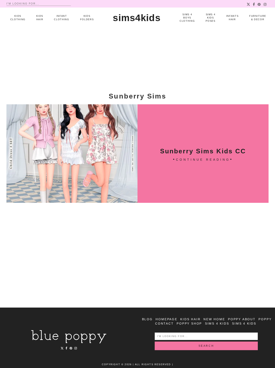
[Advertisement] (137, 60)
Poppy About (242, 319)
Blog (147, 319)
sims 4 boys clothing (187, 17)
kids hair (190, 319)
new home (214, 319)
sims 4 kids (217, 323)
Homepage (166, 319)
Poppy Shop (189, 323)
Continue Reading (203, 159)
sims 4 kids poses (210, 17)
